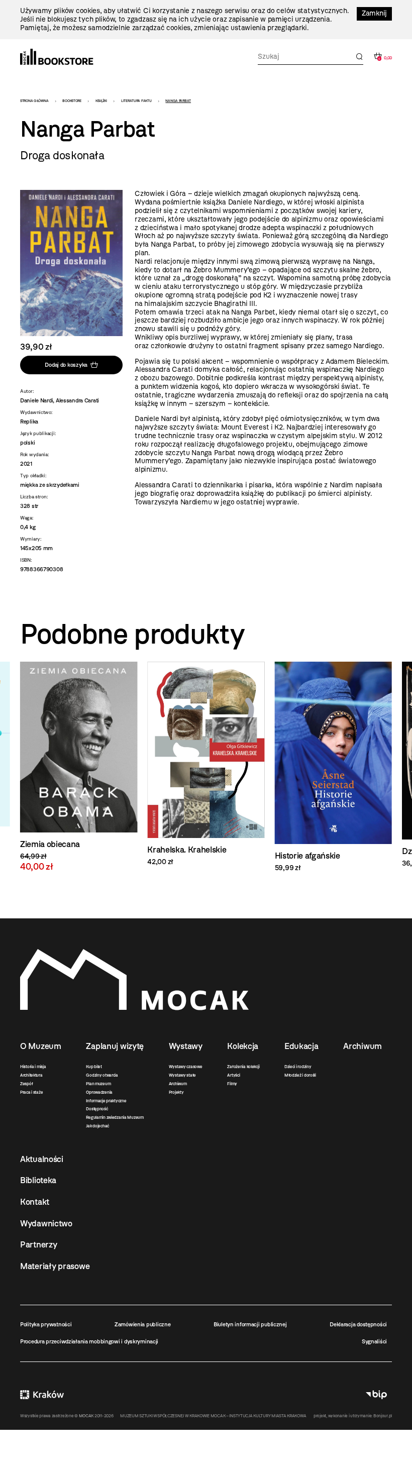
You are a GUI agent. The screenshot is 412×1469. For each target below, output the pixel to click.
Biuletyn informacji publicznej (250, 1324)
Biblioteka (38, 1180)
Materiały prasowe (54, 1266)
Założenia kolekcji (243, 1066)
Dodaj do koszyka (66, 364)
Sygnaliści (374, 1341)
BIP (376, 1394)
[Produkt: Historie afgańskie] (205, 767)
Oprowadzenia (99, 1092)
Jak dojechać (97, 1125)
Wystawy (185, 1046)
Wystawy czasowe (185, 1066)
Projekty (176, 1092)
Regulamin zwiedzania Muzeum (114, 1117)
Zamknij (374, 13)
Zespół (26, 1083)
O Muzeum (40, 1046)
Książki (101, 100)
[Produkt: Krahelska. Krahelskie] (78, 764)
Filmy (232, 1083)
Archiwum (178, 1083)
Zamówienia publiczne (142, 1324)
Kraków (42, 1394)
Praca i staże (31, 1092)
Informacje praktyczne (106, 1100)
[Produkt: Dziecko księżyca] (333, 765)
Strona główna (34, 100)
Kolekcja (242, 1046)
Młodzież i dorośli (300, 1075)
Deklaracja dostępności (358, 1324)
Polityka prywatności (45, 1324)
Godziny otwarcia (102, 1075)
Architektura (31, 1075)
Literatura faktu (136, 100)
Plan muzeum (98, 1083)
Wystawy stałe (182, 1075)
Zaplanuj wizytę (115, 1046)
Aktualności (41, 1159)
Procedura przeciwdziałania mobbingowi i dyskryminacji (89, 1341)
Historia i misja (33, 1066)
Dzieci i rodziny (298, 1066)
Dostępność (97, 1108)
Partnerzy (38, 1244)
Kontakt (34, 1202)
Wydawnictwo (46, 1223)
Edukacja (301, 1046)
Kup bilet (93, 1066)
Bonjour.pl (382, 1415)
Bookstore (71, 100)
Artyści (233, 1075)
